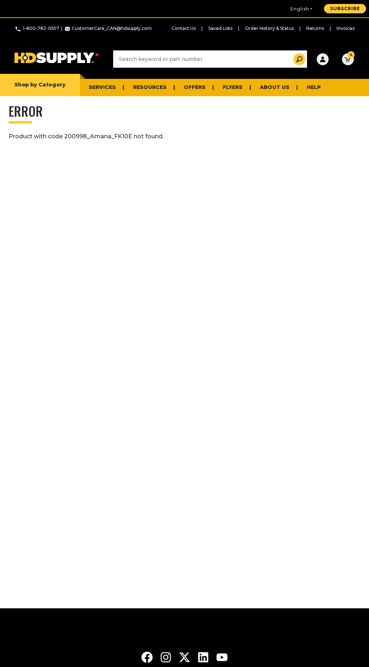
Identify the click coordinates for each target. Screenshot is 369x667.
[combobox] (210, 59)
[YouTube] (222, 656)
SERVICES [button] (102, 87)
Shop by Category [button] (40, 84)
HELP (314, 87)
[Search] (297, 59)
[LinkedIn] (204, 656)
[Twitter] (185, 656)
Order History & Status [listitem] (269, 28)
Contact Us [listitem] (184, 28)
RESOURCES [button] (149, 87)
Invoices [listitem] (346, 28)
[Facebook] (147, 656)
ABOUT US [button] (274, 87)
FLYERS (233, 87)
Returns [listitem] (315, 28)
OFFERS (194, 87)
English (299, 9)
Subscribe (345, 8)
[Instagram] (166, 656)
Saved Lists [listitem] (220, 28)
